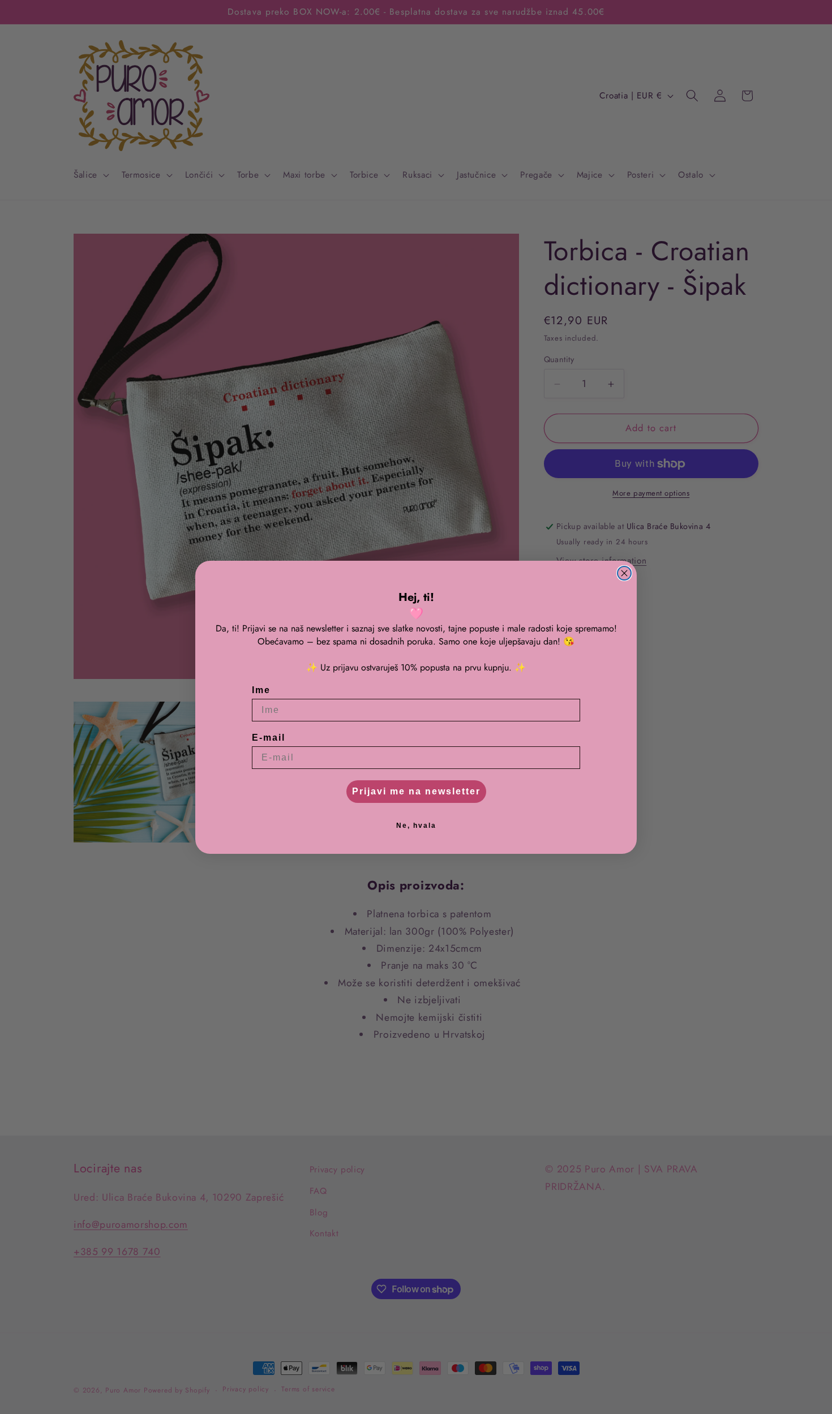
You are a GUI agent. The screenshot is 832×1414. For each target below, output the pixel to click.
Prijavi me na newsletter (416, 791)
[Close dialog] (624, 573)
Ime (261, 690)
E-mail (268, 737)
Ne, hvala (416, 826)
